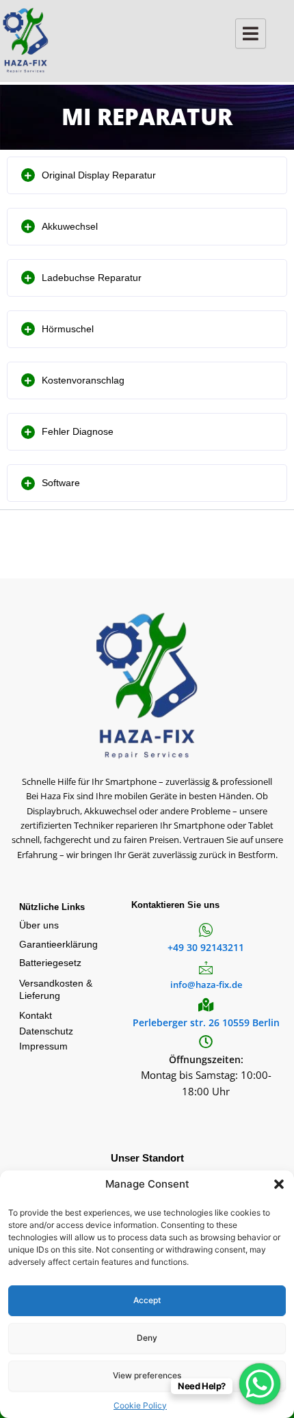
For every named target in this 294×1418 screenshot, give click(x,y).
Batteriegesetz (50, 962)
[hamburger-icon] (250, 33)
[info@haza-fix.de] (206, 967)
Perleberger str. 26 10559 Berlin (206, 1022)
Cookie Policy (140, 1405)
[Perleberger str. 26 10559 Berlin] (206, 1005)
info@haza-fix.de (206, 984)
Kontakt (35, 1015)
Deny (147, 1338)
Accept (147, 1300)
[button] (279, 1184)
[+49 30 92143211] (206, 930)
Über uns (39, 925)
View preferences (147, 1375)
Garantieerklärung (58, 944)
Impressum (43, 1046)
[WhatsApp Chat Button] (259, 1383)
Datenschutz (46, 1031)
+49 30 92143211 (206, 947)
